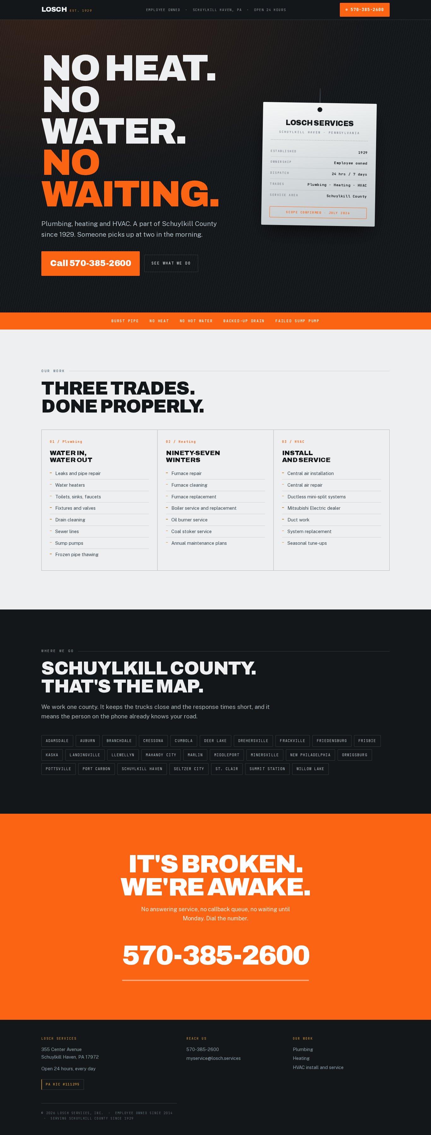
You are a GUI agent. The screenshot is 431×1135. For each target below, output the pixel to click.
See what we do (171, 263)
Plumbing (303, 1049)
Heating (301, 1058)
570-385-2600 (367, 9)
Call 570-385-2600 (90, 263)
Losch (66, 9)
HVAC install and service (318, 1067)
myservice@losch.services (213, 1058)
